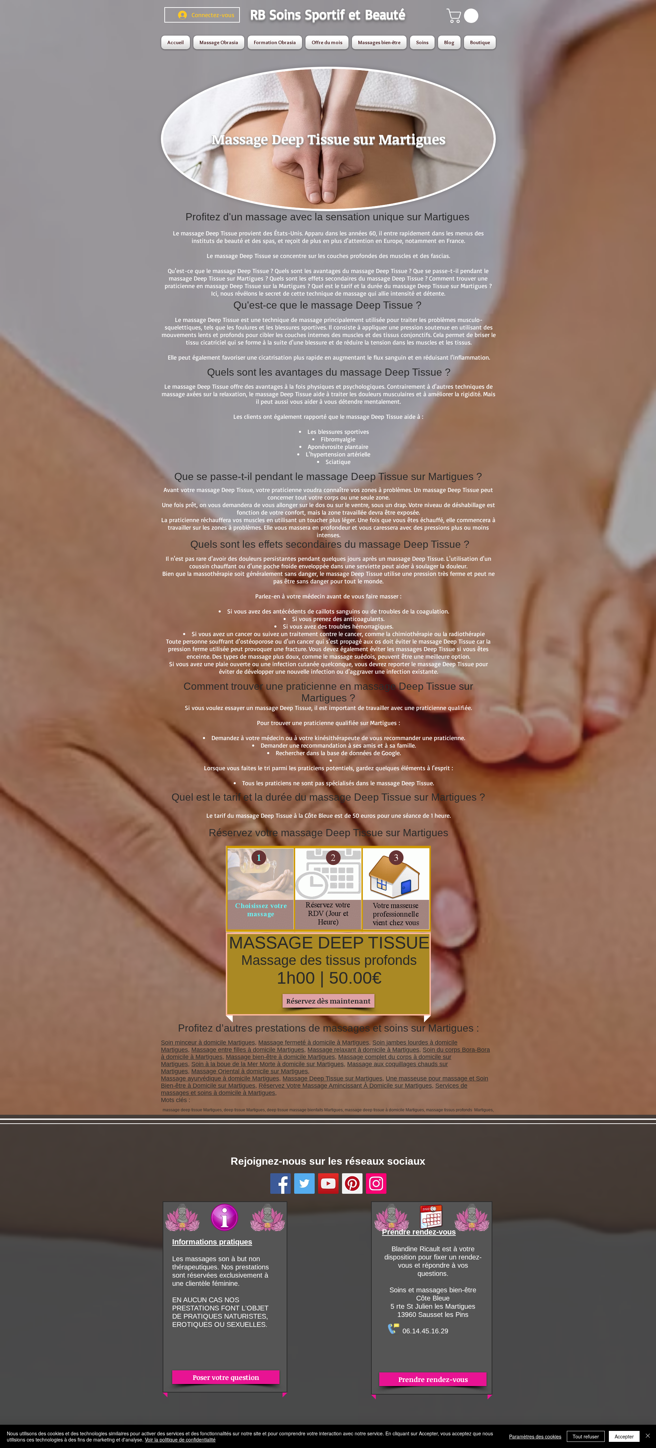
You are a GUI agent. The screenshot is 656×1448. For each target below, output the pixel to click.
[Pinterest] (352, 1183)
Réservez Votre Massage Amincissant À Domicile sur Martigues (345, 1085)
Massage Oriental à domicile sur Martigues (249, 1071)
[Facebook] (280, 1183)
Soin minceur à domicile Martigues (208, 1042)
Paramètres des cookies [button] (535, 1436)
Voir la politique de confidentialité (180, 1439)
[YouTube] (328, 1183)
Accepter (624, 1436)
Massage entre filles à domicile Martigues (247, 1049)
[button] (464, 16)
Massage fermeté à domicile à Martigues (313, 1042)
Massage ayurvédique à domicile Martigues (220, 1078)
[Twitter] (304, 1183)
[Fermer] (648, 1436)
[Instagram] (376, 1183)
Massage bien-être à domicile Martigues (280, 1056)
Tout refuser (586, 1436)
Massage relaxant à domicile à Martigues (363, 1049)
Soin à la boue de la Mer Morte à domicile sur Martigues (267, 1064)
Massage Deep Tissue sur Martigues (332, 1078)
